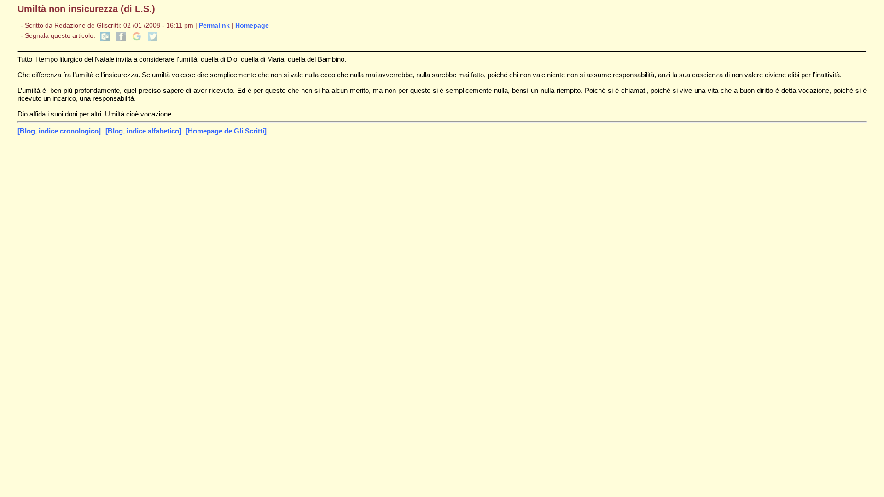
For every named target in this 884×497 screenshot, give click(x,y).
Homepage (252, 25)
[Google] (136, 38)
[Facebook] (121, 38)
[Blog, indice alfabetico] (143, 131)
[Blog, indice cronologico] (59, 131)
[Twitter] (152, 38)
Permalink (214, 25)
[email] (105, 38)
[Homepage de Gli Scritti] (226, 131)
